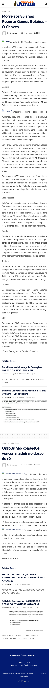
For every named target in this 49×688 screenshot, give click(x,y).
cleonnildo (13, 33)
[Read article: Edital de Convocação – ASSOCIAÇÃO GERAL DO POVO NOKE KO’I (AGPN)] (24, 621)
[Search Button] (46, 4)
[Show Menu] (3, 4)
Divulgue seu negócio (30, 655)
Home (4, 11)
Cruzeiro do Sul (13, 443)
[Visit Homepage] (24, 3)
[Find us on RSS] (28, 681)
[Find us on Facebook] (18, 681)
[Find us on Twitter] (22, 681)
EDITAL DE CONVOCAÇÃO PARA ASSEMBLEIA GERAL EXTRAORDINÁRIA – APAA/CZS (23, 577)
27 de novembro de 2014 (30, 465)
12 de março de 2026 (22, 397)
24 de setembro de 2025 (23, 607)
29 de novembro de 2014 (30, 33)
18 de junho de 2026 (22, 374)
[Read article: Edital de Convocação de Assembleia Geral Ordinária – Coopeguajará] (24, 411)
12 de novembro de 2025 (24, 584)
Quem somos (15, 655)
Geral (10, 11)
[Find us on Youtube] (25, 681)
